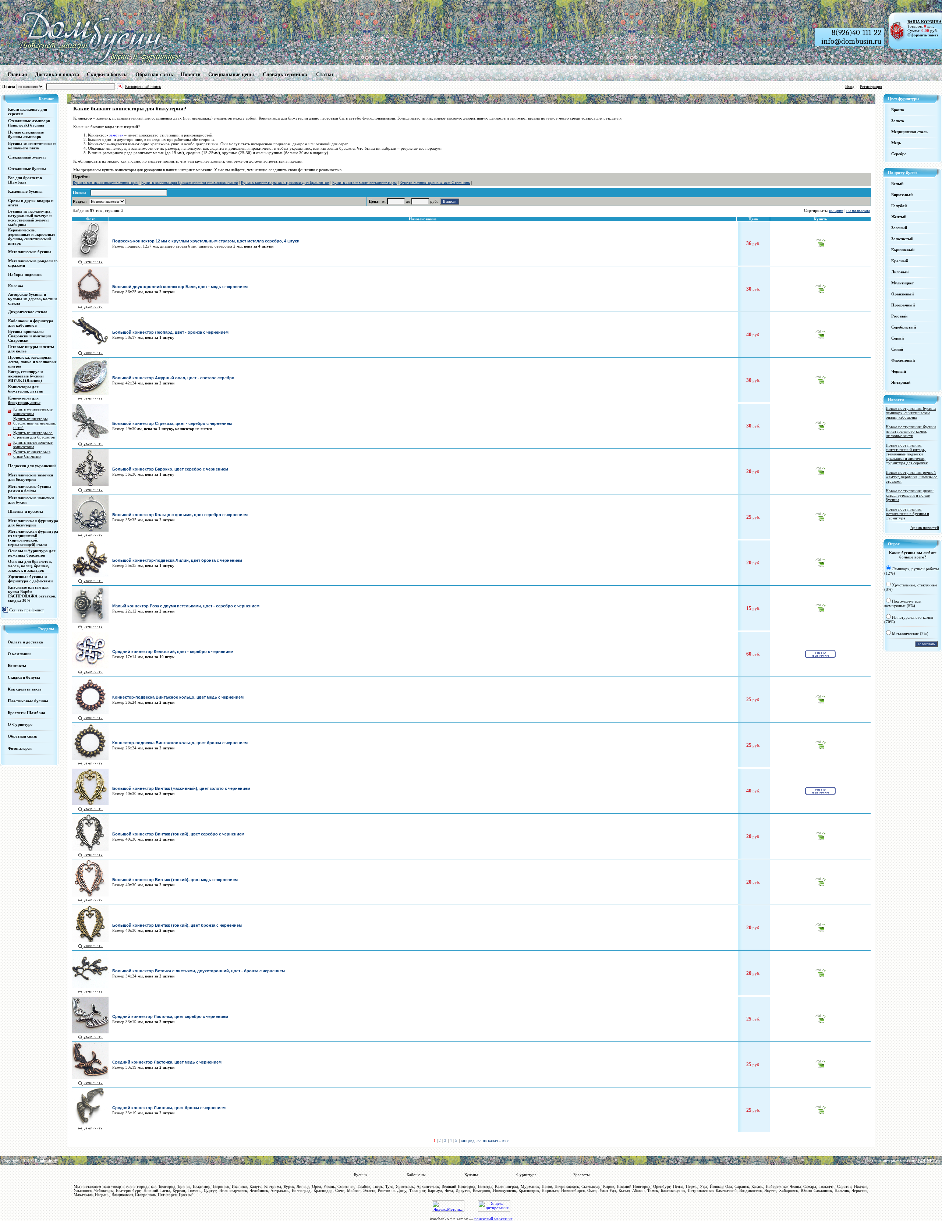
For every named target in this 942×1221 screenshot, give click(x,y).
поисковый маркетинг (493, 1219)
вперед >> (471, 1140)
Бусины (360, 1174)
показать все (496, 1140)
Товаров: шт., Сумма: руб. (922, 26)
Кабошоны (416, 1174)
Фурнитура (526, 1174)
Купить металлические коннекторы (169, 99)
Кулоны (471, 1174)
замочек (116, 135)
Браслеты (581, 1174)
